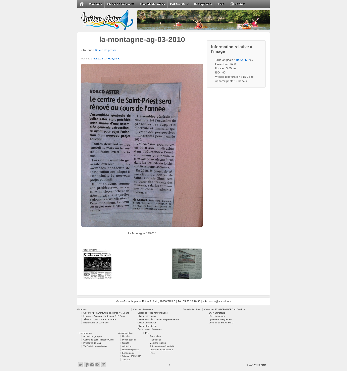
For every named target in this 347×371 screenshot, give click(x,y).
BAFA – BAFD (179, 4)
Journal (126, 359)
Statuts (125, 343)
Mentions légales (158, 343)
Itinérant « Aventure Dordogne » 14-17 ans (104, 316)
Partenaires (155, 336)
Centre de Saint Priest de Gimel (98, 339)
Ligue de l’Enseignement (220, 319)
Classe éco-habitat (147, 322)
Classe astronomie (147, 316)
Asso (221, 4)
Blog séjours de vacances (96, 322)
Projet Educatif (129, 339)
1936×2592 (243, 59)
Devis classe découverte (150, 329)
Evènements (128, 353)
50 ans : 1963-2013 (131, 356)
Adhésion (126, 346)
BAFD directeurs (217, 316)
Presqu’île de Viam (92, 343)
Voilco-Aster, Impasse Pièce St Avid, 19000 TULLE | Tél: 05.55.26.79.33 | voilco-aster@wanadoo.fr (173, 301)
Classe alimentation (147, 326)
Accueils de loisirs (152, 4)
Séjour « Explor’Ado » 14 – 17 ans (99, 319)
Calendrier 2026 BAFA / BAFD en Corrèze (224, 309)
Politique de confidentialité (162, 346)
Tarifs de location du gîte (95, 346)
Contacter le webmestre (161, 349)
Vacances (95, 4)
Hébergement (203, 4)
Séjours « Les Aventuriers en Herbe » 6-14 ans (106, 313)
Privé (152, 353)
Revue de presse (106, 50)
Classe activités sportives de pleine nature (158, 319)
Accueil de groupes (92, 336)
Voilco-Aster (260, 365)
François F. (114, 58)
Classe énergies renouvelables (153, 313)
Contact (239, 4)
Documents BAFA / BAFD (221, 322)
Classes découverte (120, 4)
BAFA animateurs (217, 313)
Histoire (126, 336)
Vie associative (125, 333)
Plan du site (155, 339)
